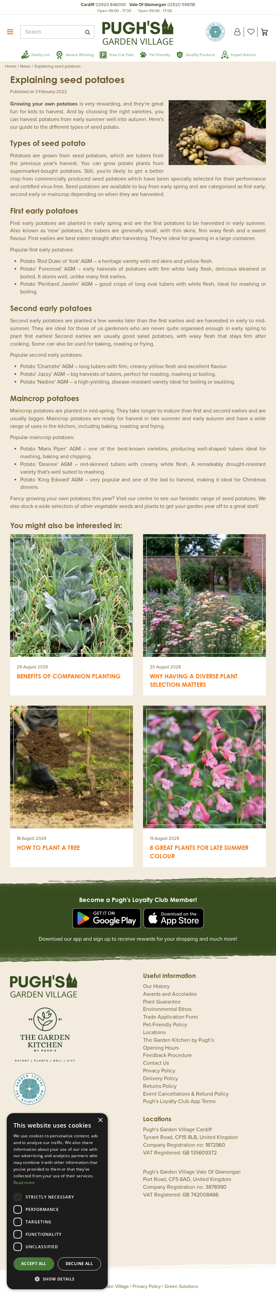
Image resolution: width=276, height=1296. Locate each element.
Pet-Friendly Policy (165, 1024)
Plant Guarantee (162, 1001)
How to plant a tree (48, 847)
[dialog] (57, 1201)
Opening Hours (161, 1048)
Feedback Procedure (167, 1055)
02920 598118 (181, 4)
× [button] (100, 1120)
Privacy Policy (159, 1070)
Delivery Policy (160, 1078)
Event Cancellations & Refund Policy (186, 1094)
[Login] (237, 32)
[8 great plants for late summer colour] (204, 767)
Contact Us (156, 1063)
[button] (57, 1279)
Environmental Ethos (167, 1009)
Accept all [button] (33, 1263)
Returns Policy (160, 1086)
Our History (156, 986)
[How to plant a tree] (71, 767)
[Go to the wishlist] (250, 32)
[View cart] (264, 32)
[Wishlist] (251, 32)
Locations (154, 1032)
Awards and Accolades (170, 994)
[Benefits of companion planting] (71, 595)
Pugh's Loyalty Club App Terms (179, 1101)
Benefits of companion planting (68, 676)
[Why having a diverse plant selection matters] (204, 595)
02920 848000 (111, 4)
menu (10, 32)
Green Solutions (181, 1286)
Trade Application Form (170, 1017)
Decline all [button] (79, 1263)
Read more (24, 1182)
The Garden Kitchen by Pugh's (178, 1040)
